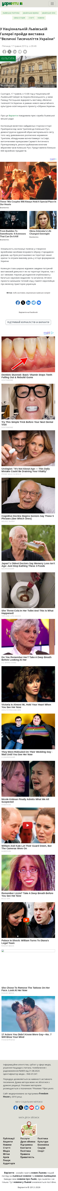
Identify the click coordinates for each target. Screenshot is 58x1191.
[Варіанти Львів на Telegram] (37, 1107)
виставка (21, 293)
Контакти (25, 1147)
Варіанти (13, 115)
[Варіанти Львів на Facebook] (15, 1107)
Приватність (27, 1157)
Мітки (6, 1154)
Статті (31, 17)
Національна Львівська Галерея (38, 293)
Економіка (43, 1144)
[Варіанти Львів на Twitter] (21, 1107)
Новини (41, 17)
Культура (7, 58)
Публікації (9, 1138)
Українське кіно (48, 13)
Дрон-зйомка (27, 1141)
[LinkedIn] (15, 52)
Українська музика (30, 13)
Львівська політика (11, 13)
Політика (25, 1151)
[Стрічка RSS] (42, 1107)
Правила (25, 1154)
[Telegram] (20, 52)
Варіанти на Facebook (28, 312)
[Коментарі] (25, 52)
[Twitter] (9, 52)
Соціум (41, 1147)
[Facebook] (4, 52)
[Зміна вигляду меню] (52, 3)
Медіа (6, 1151)
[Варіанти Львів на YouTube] (32, 1107)
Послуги (25, 1138)
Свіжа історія (19, 17)
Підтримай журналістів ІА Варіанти (28, 322)
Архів (6, 1157)
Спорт (41, 1151)
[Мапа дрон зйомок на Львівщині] (29, 1129)
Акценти (8, 1141)
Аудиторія (9, 1163)
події (15, 293)
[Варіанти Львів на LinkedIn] (26, 1107)
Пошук (6, 1160)
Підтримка (26, 1144)
